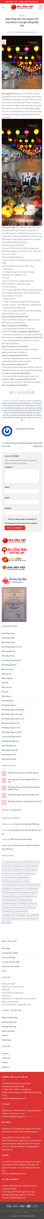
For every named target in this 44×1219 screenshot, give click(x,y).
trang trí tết (17, 873)
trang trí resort (31, 417)
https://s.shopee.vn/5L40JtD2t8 (29, 337)
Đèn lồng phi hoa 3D (10, 750)
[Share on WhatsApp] (11, 393)
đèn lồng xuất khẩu (26, 413)
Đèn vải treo (7, 687)
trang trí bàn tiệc (18, 870)
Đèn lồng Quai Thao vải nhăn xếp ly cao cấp (23, 780)
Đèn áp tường (7, 669)
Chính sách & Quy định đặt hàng (26, 824)
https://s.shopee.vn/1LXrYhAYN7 (15, 346)
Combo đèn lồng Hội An (11, 736)
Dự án (4, 971)
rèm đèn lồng (37, 415)
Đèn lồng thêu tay (9, 745)
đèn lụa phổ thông (32, 915)
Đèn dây (5, 692)
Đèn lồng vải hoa (8, 642)
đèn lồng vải (31, 410)
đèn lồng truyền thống (20, 410)
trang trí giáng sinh (20, 417)
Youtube (5, 1053)
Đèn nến (5, 683)
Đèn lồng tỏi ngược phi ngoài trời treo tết (24, 801)
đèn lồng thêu (6, 889)
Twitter (5, 1062)
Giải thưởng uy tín (9, 1022)
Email (7, 498)
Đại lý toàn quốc (8, 1031)
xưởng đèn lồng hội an (22, 877)
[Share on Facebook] (16, 393)
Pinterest (5, 1067)
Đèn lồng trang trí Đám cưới (13, 718)
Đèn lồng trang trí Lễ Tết (12, 647)
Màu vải (31, 1211)
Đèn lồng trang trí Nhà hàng (13, 709)
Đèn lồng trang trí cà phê (11, 732)
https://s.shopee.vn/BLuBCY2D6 (15, 355)
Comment (9, 467)
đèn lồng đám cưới (27, 403)
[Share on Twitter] (20, 393)
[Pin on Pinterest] (28, 393)
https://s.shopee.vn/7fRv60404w (15, 325)
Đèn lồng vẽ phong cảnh (11, 660)
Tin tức (22, 16)
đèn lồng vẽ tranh (8, 911)
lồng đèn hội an (34, 862)
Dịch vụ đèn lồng (8, 957)
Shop (24, 1211)
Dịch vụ (17, 818)
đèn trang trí (6, 919)
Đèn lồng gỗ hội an (9, 665)
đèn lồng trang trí (30, 408)
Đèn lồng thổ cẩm (9, 754)
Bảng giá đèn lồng (9, 1026)
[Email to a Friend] (24, 393)
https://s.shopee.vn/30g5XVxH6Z (25, 331)
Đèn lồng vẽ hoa (8, 656)
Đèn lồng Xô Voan (9, 759)
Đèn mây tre (6, 696)
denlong (24, 862)
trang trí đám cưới (29, 873)
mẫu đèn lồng (16, 866)
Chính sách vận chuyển (11, 966)
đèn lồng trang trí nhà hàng (11, 896)
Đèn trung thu (7, 678)
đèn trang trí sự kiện (18, 919)
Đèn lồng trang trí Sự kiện (12, 714)
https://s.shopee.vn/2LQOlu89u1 (15, 385)
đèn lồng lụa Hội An (19, 405)
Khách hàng (6, 1040)
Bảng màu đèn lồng (9, 1017)
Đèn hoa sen (6, 674)
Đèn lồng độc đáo (9, 651)
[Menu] (3, 7)
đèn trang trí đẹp (11, 415)
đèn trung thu (6, 922)
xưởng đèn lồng (7, 877)
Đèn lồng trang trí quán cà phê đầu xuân (23, 794)
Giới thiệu (6, 948)
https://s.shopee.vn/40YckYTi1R (23, 379)
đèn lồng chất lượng (14, 403)
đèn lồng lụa (9, 405)
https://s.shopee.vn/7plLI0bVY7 (17, 373)
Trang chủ (6, 1211)
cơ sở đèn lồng (36, 401)
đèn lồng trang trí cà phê (10, 892)
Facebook (6, 1058)
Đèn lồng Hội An (8, 638)
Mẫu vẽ (38, 1211)
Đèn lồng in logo (8, 633)
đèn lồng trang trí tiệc (25, 900)
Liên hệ (4, 1035)
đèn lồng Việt (15, 413)
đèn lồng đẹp (21, 915)
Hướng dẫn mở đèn (10, 953)
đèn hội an (18, 881)
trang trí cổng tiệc (7, 417)
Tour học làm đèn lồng (10, 962)
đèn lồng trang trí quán (29, 896)
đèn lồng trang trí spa (9, 900)
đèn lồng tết (8, 408)
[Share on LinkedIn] (32, 393)
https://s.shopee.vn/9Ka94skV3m (15, 316)
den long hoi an (31, 32)
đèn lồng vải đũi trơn (18, 907)
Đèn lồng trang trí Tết (10, 723)
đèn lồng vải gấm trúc (10, 741)
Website (8, 508)
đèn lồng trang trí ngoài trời (28, 892)
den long (17, 862)
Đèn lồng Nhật (7, 700)
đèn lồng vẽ (31, 907)
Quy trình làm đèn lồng (24, 415)
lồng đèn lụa (6, 866)
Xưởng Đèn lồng (8, 227)
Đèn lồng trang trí (9, 705)
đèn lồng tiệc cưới (19, 408)
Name (7, 487)
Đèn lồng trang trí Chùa (11, 727)
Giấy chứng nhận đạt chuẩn (21, 839)
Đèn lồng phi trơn (9, 93)
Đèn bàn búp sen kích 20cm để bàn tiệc (23, 773)
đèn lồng (4, 403)
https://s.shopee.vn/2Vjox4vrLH (14, 364)
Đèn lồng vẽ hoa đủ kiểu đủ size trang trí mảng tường (24, 788)
